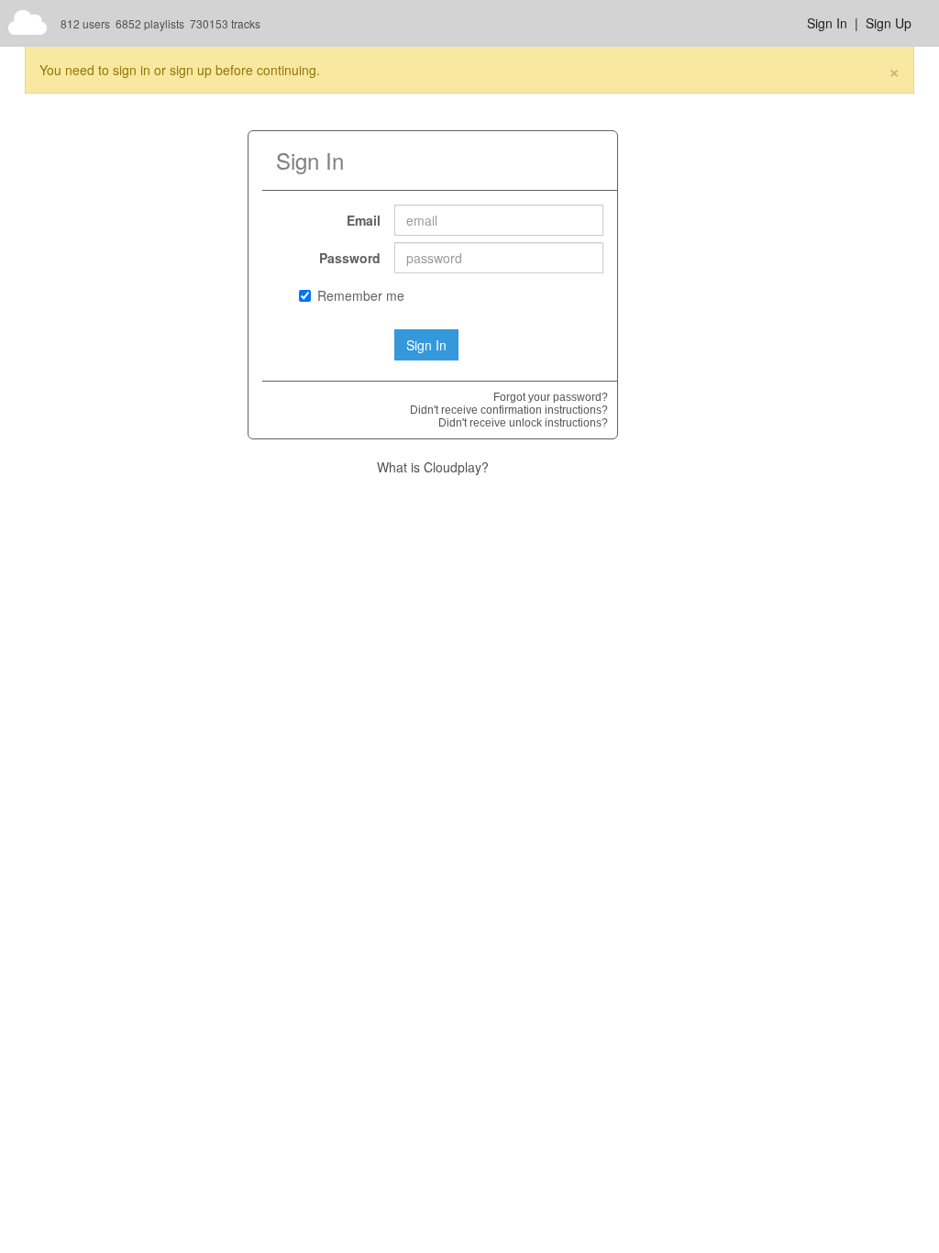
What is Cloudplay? (433, 467)
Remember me (360, 295)
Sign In (827, 23)
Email (364, 220)
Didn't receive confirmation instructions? (509, 410)
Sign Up (888, 23)
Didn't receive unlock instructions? (523, 422)
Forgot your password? (550, 397)
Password (350, 258)
